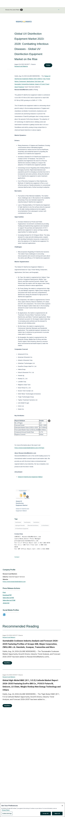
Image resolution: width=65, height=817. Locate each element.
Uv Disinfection (45, 525)
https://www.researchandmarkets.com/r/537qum (29, 448)
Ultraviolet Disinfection (33, 525)
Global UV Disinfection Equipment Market (30, 477)
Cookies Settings (7, 813)
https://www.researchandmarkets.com (14, 581)
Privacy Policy (6, 810)
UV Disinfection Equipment (21, 528)
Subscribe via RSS (8, 598)
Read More (7, 663)
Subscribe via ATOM (9, 600)
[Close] (62, 805)
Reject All (57, 813)
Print (4, 592)
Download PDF (7, 595)
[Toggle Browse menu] (58, 9)
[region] (32, 810)
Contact (16, 557)
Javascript (6, 603)
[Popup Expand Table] (49, 421)
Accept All (45, 813)
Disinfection (36, 522)
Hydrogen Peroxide (20, 525)
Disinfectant (18, 522)
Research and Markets (21, 66)
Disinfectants (27, 522)
